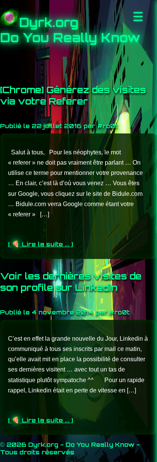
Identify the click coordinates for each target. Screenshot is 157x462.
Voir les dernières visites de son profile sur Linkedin (70, 281)
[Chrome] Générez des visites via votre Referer (73, 95)
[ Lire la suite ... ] (40, 244)
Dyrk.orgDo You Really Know (70, 30)
